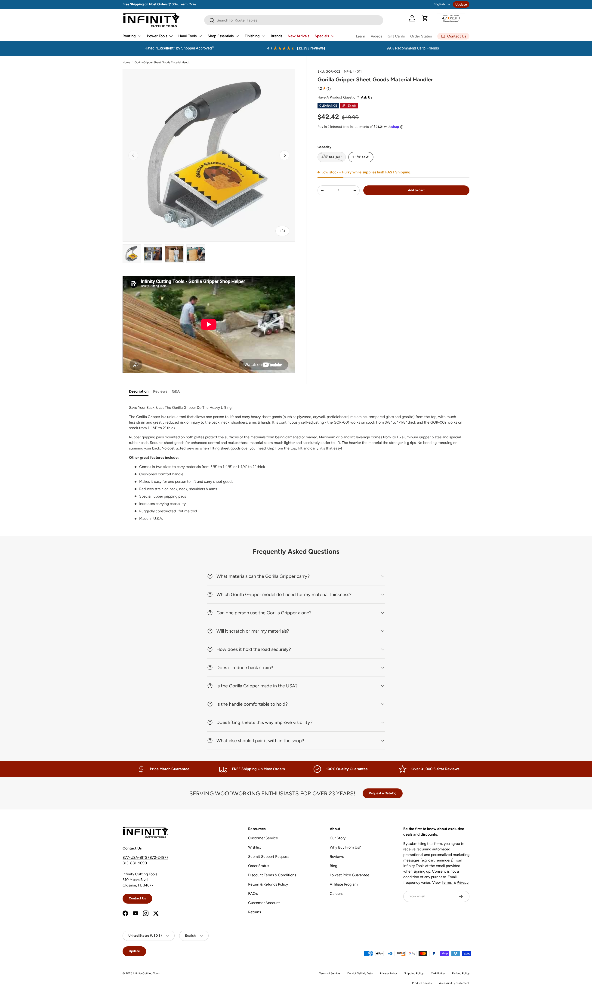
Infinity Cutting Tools (146, 973)
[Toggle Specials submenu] (332, 36)
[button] (425, 18)
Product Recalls (422, 983)
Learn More (187, 4)
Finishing (252, 36)
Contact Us (137, 898)
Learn (360, 36)
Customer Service (263, 838)
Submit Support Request (268, 856)
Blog (333, 866)
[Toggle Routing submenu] (139, 36)
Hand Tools (187, 36)
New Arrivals (298, 36)
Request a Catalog (382, 793)
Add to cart (416, 190)
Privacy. (463, 882)
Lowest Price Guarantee (349, 875)
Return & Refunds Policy (268, 884)
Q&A (176, 391)
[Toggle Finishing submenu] (263, 36)
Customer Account (264, 903)
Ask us (366, 97)
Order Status (421, 36)
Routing (129, 36)
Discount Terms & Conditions (272, 875)
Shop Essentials (221, 36)
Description (138, 391)
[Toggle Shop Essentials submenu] (237, 36)
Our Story (337, 838)
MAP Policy (438, 973)
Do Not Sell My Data (360, 973)
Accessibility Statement (454, 983)
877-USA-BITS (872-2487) (145, 857)
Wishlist (254, 847)
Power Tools (157, 36)
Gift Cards (396, 36)
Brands (276, 36)
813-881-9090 (135, 863)
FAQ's (253, 893)
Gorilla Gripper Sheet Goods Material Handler (162, 62)
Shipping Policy (413, 973)
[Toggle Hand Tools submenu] (200, 36)
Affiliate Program (344, 884)
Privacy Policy (388, 973)
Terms (447, 882)
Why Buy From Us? (345, 847)
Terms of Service (329, 973)
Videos (376, 36)
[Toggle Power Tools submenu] (171, 36)
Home (126, 62)
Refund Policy (460, 973)
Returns (254, 912)
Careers (336, 893)
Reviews (160, 391)
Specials (322, 36)
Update (461, 4)
